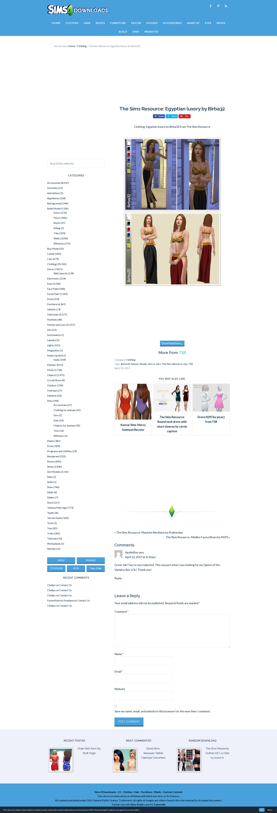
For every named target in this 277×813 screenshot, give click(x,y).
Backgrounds (54, 203)
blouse (134, 363)
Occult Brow (54, 380)
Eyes (49, 283)
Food (50, 298)
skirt (158, 363)
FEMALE (91, 560)
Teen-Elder (96, 568)
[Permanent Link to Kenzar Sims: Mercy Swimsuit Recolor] (133, 418)
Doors (57, 212)
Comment (121, 611)
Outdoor (52, 385)
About (270, 810)
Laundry (51, 340)
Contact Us (65, 585)
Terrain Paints (54, 517)
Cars (49, 258)
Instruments (53, 334)
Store (50, 502)
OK (261, 810)
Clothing (130, 359)
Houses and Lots (56, 324)
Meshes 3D (53, 364)
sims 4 (151, 363)
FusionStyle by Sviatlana (60, 600)
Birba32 (125, 363)
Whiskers (59, 435)
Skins (50, 487)
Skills (50, 481)
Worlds (51, 548)
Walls (57, 238)
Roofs (57, 222)
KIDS (76, 568)
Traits (50, 533)
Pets (49, 400)
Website (119, 689)
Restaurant (53, 456)
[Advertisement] (138, 77)
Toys (56, 430)
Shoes (50, 466)
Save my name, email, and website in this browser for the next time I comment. (162, 711)
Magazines (53, 350)
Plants (50, 440)
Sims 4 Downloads (77, 10)
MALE (61, 560)
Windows (59, 243)
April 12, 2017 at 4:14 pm (140, 557)
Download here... (172, 343)
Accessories (53, 182)
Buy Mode (53, 248)
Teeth (50, 512)
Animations (53, 193)
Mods (50, 369)
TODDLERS (56, 568)
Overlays (52, 390)
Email (118, 671)
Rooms (51, 461)
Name (119, 654)
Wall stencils (60, 273)
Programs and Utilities (59, 451)
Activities (52, 187)
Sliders (51, 497)
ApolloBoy (131, 552)
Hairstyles (53, 314)
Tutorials (52, 538)
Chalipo (51, 585)
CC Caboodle (157, 804)
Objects (51, 375)
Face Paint (53, 288)
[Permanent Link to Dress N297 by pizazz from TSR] (211, 410)
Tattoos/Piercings (57, 507)
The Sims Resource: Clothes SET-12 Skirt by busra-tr (217, 753)
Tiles (56, 233)
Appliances (53, 198)
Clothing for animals (65, 410)
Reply (118, 578)
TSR (182, 352)
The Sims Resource (172, 363)
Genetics (52, 309)
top (185, 363)
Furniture (52, 304)
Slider (50, 492)
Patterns (52, 395)
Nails (56, 359)
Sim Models (53, 471)
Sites (49, 476)
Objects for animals (64, 425)
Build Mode (53, 208)
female (143, 363)
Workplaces (54, 543)
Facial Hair (53, 293)
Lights (50, 345)
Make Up (52, 355)
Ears (56, 415)
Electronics (53, 278)
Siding (57, 228)
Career (51, 253)
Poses (50, 446)
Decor (50, 269)
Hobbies (52, 319)
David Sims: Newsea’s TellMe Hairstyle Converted (153, 753)
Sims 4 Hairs (137, 804)
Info (49, 329)
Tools (50, 523)
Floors (57, 217)
